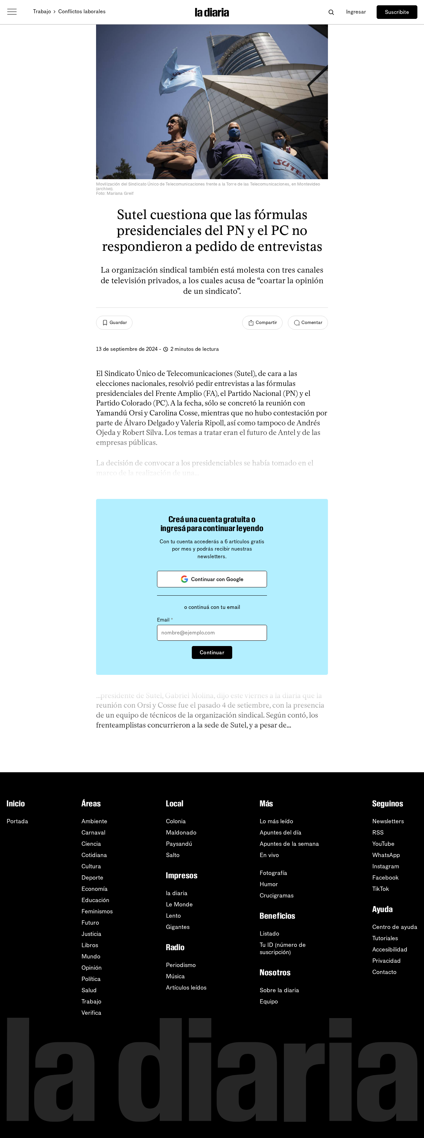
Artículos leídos (186, 987)
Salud (89, 990)
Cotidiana (94, 855)
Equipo (269, 1001)
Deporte (92, 877)
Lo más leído (276, 821)
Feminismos (97, 911)
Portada (17, 821)
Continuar (212, 652)
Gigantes (177, 927)
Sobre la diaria (279, 990)
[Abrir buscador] (331, 12)
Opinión (91, 967)
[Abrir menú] (12, 12)
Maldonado (181, 832)
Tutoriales (385, 938)
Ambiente (94, 821)
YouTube (383, 843)
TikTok (380, 889)
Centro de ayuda (394, 927)
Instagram (385, 866)
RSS (378, 832)
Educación (95, 900)
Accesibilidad (389, 949)
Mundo (90, 956)
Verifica (91, 1012)
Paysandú (179, 843)
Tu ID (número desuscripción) (283, 948)
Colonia (176, 821)
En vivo (269, 855)
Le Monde (179, 904)
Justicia (91, 934)
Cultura (91, 866)
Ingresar (356, 12)
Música (175, 976)
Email (165, 620)
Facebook (385, 877)
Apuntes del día (280, 832)
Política (91, 979)
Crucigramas (276, 895)
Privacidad (386, 960)
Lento (173, 915)
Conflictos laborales (82, 11)
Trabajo (42, 11)
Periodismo (181, 965)
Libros (89, 945)
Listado (269, 933)
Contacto (384, 972)
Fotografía (273, 873)
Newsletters (388, 821)
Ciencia (91, 843)
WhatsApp (386, 855)
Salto (173, 855)
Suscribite (397, 12)
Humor (269, 884)
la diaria (176, 893)
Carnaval (93, 832)
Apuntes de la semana (289, 843)
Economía (94, 889)
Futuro (90, 922)
